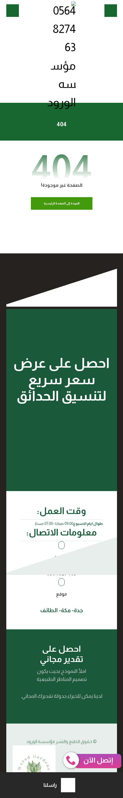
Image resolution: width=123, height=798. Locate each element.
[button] (110, 10)
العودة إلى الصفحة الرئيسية (61, 203)
